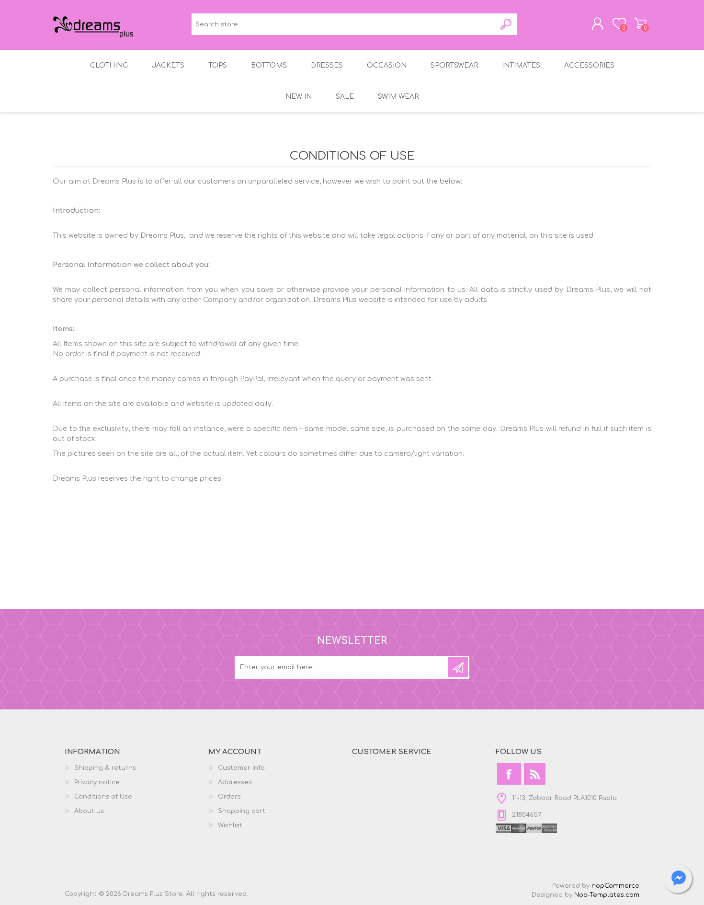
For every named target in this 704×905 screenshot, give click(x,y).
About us (89, 811)
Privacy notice (97, 782)
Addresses (235, 782)
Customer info (241, 768)
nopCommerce (615, 885)
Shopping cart (640, 23)
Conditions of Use (103, 796)
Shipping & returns (105, 768)
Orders (229, 796)
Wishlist (230, 825)
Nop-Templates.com (606, 895)
